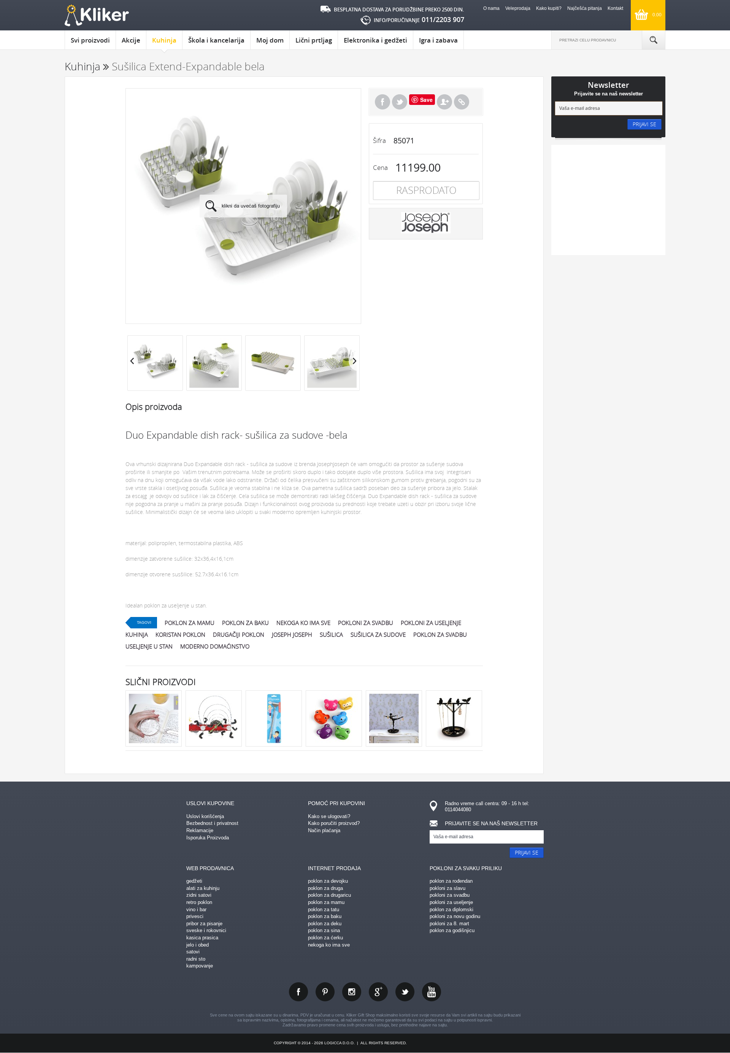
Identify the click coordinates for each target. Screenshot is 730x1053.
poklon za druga (325, 888)
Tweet (399, 101)
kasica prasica (202, 937)
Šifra (379, 140)
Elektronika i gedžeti (375, 40)
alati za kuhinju (202, 888)
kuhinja (136, 634)
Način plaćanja (324, 830)
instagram (351, 991)
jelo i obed (197, 945)
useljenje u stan (149, 646)
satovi (193, 952)
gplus (378, 991)
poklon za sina (324, 930)
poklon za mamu (189, 622)
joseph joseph (292, 634)
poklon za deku (324, 923)
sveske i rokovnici (206, 930)
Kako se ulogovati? (329, 816)
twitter (404, 991)
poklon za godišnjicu (452, 930)
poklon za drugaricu (329, 895)
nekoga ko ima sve (303, 622)
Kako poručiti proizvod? (334, 823)
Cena (380, 167)
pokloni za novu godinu (455, 916)
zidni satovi (198, 895)
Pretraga (653, 39)
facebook (298, 991)
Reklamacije (199, 830)
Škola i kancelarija (216, 40)
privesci (194, 916)
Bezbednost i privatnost (212, 823)
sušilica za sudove (378, 634)
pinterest (325, 991)
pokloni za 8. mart (449, 923)
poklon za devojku (328, 881)
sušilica (331, 634)
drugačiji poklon (238, 634)
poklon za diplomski (451, 909)
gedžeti (194, 881)
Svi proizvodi (90, 40)
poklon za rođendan (451, 881)
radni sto (195, 959)
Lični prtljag (313, 40)
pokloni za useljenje (431, 622)
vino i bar (196, 909)
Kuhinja (164, 40)
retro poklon (199, 902)
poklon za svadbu (440, 634)
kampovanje (199, 966)
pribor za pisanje (204, 923)
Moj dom (270, 40)
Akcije (131, 40)
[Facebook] (382, 101)
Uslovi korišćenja (205, 816)
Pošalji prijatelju (444, 101)
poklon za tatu (323, 909)
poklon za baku (245, 622)
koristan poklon (180, 634)
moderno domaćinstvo (214, 646)
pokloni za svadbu (365, 622)
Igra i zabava (438, 40)
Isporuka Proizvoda (207, 837)
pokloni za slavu (447, 888)
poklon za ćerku (325, 937)
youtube (431, 991)
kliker (97, 15)
